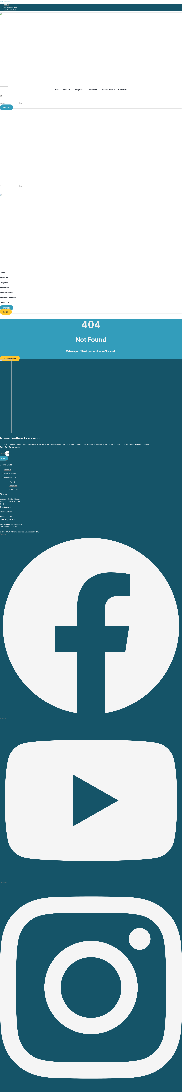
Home (2, 273)
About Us (4, 278)
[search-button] (21, 103)
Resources (4, 288)
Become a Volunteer (8, 298)
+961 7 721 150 (6, 516)
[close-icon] (0, 193)
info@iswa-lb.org (6, 512)
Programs (4, 283)
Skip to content (5, 1)
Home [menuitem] (57, 90)
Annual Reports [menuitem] (108, 90)
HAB (37, 532)
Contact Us (4, 302)
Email (2, 453)
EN (1, 96)
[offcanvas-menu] (181, 190)
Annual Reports (6, 293)
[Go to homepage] (4, 86)
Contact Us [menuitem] (122, 90)
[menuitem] (67, 89)
